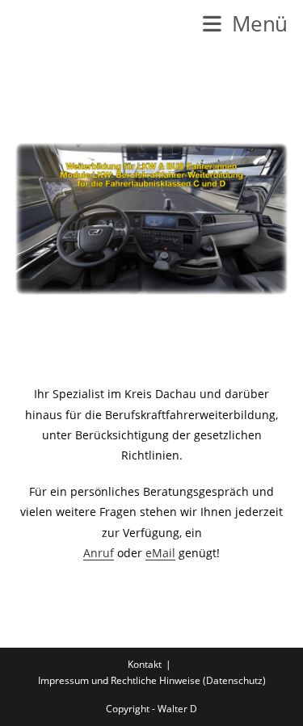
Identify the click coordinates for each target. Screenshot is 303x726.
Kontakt (145, 664)
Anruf (98, 552)
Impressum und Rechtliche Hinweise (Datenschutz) (152, 680)
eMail (160, 552)
